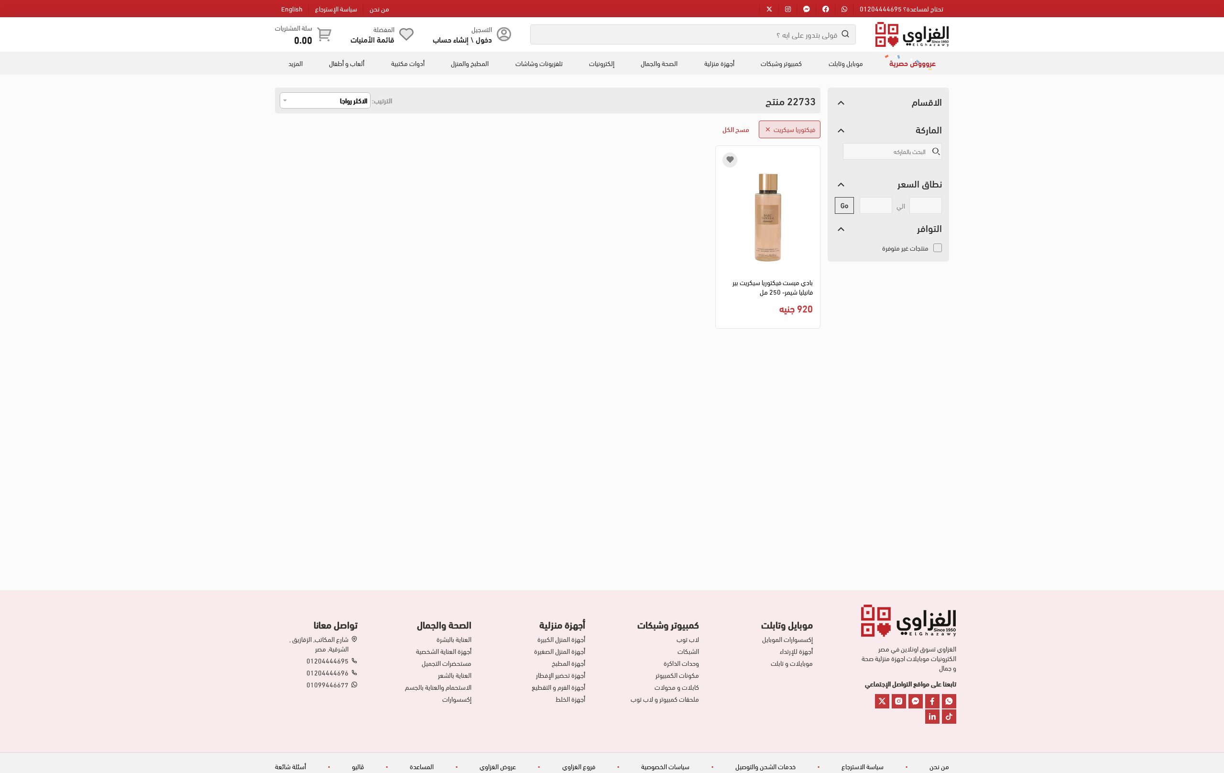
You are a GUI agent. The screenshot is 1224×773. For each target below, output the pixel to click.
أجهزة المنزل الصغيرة (559, 651)
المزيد (295, 63)
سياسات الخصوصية (665, 766)
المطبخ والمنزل (470, 63)
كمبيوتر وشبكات (781, 63)
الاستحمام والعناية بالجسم (438, 687)
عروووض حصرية (912, 62)
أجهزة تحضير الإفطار (560, 675)
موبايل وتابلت (846, 63)
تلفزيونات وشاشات (539, 63)
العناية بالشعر (454, 675)
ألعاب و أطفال (346, 63)
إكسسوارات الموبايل (787, 639)
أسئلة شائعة (290, 766)
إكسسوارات (456, 699)
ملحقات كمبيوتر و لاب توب (665, 699)
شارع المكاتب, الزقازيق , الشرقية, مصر (319, 643)
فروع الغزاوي (578, 766)
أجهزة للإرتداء (796, 651)
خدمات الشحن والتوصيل (765, 766)
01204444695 (327, 660)
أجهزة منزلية (719, 63)
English (292, 8)
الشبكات (688, 651)
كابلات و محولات (677, 687)
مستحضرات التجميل (446, 663)
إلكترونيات (601, 63)
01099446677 (327, 684)
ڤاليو (358, 766)
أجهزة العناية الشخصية (443, 651)
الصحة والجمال (659, 63)
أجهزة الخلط (570, 699)
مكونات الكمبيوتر (677, 675)
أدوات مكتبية (408, 63)
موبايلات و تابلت (792, 663)
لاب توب (688, 639)
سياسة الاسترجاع (863, 766)
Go (844, 205)
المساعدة (422, 766)
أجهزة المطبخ (568, 663)
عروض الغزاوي (498, 766)
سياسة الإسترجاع (336, 8)
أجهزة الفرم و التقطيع (558, 687)
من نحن (379, 8)
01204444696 (327, 672)
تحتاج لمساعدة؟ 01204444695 (901, 8)
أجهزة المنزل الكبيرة (561, 639)
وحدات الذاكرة (681, 663)
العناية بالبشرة (454, 639)
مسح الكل (735, 129)
